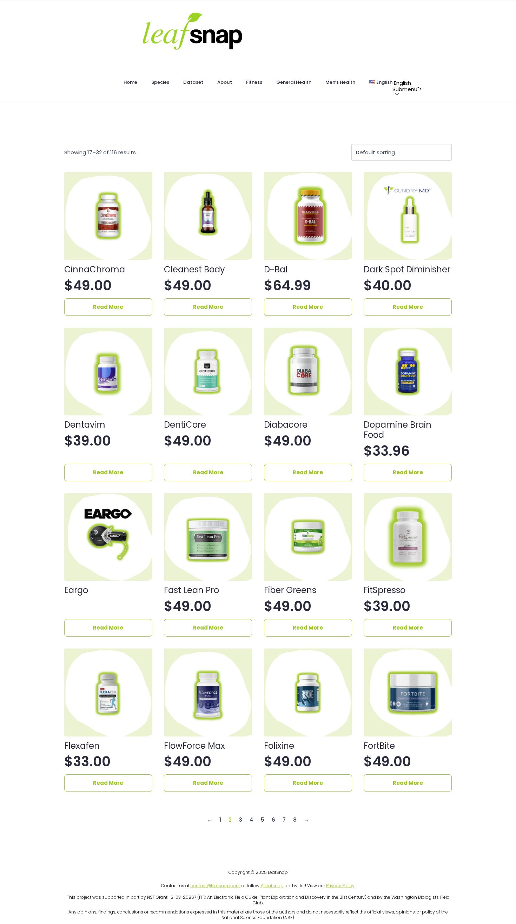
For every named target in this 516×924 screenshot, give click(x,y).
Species (160, 82)
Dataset (193, 82)
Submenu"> (395, 83)
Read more (108, 307)
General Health (293, 82)
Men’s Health (340, 82)
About (224, 82)
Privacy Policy (340, 886)
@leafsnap (272, 886)
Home (130, 82)
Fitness (254, 82)
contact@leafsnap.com (215, 886)
